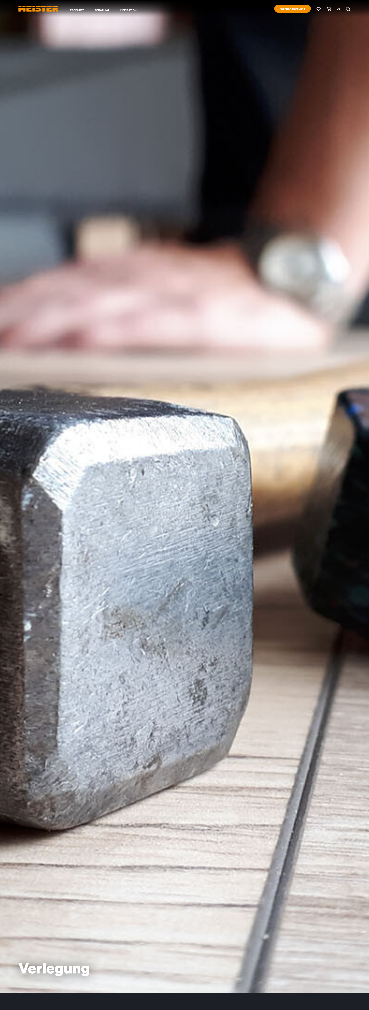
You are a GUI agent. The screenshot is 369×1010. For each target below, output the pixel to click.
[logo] (38, 9)
